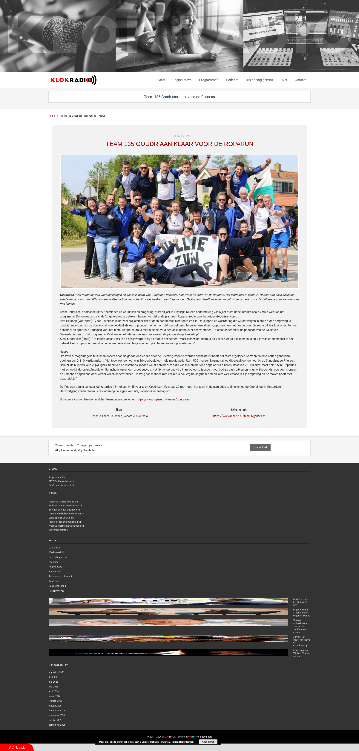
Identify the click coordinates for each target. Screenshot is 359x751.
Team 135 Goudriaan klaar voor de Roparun (179, 144)
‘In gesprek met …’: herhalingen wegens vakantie (301, 612)
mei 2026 (53, 686)
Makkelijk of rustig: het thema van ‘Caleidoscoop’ (301, 641)
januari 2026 (55, 705)
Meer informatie (186, 741)
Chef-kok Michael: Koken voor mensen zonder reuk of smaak (300, 626)
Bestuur (53, 509)
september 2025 (57, 725)
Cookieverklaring (57, 586)
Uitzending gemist (58, 557)
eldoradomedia (204, 736)
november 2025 (57, 715)
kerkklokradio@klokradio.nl (71, 513)
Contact (64, 530)
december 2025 (57, 710)
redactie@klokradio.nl (70, 505)
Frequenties (55, 571)
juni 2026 (53, 682)
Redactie (53, 505)
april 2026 (54, 691)
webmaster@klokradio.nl (71, 526)
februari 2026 (55, 701)
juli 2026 (53, 677)
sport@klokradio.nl (64, 517)
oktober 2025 (55, 720)
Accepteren (208, 741)
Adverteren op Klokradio (61, 576)
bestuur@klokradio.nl (69, 509)
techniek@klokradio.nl (70, 522)
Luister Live (54, 547)
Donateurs (54, 581)
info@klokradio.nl (69, 501)
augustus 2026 (56, 672)
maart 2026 (55, 696)
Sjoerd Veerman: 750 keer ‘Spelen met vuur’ (301, 653)
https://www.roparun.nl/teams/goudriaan (163, 399)
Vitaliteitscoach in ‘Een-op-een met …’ (301, 602)
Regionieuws (55, 566)
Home (52, 116)
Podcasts (54, 562)
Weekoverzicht (56, 552)
